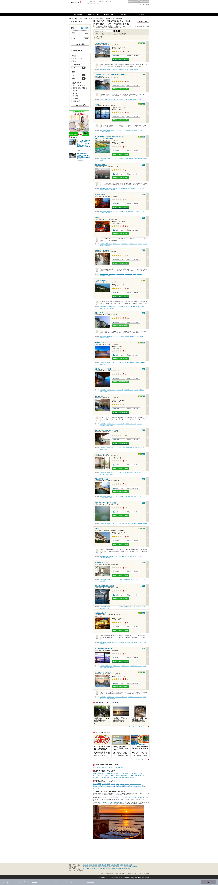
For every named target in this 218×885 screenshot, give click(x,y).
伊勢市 (104, 767)
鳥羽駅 (141, 69)
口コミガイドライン (131, 873)
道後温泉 (118, 867)
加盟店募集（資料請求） (107, 873)
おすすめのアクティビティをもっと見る (138, 726)
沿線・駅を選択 (80, 44)
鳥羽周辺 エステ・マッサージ (135, 697)
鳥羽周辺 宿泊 (103, 130)
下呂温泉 (105, 867)
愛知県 (126, 865)
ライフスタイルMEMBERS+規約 (136, 877)
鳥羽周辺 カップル (111, 158)
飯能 (104, 868)
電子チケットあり (101, 34)
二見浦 (115, 767)
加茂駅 (110, 498)
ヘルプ (139, 873)
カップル (136, 773)
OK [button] (208, 882)
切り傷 (132, 777)
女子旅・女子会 (139, 775)
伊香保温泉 (112, 867)
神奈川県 (85, 865)
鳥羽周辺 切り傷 (120, 274)
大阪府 (113, 865)
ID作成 (147, 4)
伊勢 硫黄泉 (109, 69)
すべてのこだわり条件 (80, 105)
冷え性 (131, 773)
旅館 (140, 773)
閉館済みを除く (123, 34)
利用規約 (126, 877)
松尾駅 (145, 579)
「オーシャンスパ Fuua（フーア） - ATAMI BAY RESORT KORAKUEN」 (123, 797)
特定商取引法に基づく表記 (117, 877)
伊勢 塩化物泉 (103, 69)
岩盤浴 (75, 93)
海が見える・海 (120, 773)
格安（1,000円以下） (112, 777)
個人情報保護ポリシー (104, 877)
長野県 (121, 865)
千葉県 (95, 865)
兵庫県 (99, 865)
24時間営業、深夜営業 (80, 88)
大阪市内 (113, 868)
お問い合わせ (146, 873)
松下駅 (126, 69)
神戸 (129, 868)
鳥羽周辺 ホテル (131, 211)
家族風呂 (127, 777)
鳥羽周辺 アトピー (120, 130)
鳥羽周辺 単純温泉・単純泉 (106, 188)
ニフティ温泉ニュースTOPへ (140, 759)
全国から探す (85, 28)
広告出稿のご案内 (119, 873)
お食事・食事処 (111, 773)
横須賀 (91, 868)
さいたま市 (99, 868)
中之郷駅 (139, 99)
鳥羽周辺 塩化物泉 (104, 274)
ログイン (142, 4)
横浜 (84, 868)
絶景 (105, 777)
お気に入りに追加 (133, 55)
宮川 (94, 767)
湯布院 (129, 867)
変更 (86, 33)
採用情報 (147, 877)
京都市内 (118, 868)
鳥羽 (122, 767)
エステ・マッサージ (98, 775)
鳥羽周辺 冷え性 (129, 130)
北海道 (117, 865)
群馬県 (104, 865)
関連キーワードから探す (76, 871)
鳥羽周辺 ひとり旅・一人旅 (132, 306)
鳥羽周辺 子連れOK (128, 158)
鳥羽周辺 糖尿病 (110, 472)
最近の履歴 (144, 1)
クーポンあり (112, 34)
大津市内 (124, 868)
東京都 (108, 865)
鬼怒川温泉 (134, 867)
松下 (119, 767)
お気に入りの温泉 (133, 1)
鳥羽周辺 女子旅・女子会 (136, 666)
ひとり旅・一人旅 (98, 777)
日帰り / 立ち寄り (78, 58)
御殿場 (108, 868)
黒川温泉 (123, 867)
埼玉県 (90, 865)
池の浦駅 (136, 69)
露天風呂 (98, 773)
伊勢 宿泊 (115, 69)
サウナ (127, 773)
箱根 (90, 867)
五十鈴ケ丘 (109, 767)
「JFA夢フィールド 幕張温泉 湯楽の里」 (111, 802)
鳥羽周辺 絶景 (119, 158)
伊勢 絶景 (121, 99)
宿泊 (94, 773)
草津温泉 (85, 867)
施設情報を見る (119, 55)
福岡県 (130, 865)
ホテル (104, 773)
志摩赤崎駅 (107, 131)
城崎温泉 (100, 867)
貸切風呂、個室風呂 (110, 775)
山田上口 (98, 767)
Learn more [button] (90, 882)
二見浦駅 (131, 69)
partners (34, 882)
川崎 (88, 868)
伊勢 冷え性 (107, 99)
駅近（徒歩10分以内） (122, 775)
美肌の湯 (121, 777)
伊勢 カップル (114, 99)
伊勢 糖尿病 (121, 69)
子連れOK (132, 775)
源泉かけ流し (77, 101)
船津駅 (107, 337)
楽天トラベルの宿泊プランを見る (120, 59)
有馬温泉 (94, 867)
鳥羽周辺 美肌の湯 (111, 130)
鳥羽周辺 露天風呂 (132, 496)
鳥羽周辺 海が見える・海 (133, 188)
